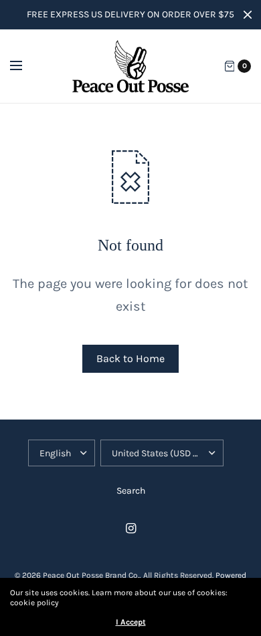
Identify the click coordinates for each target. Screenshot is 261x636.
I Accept (131, 622)
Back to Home (130, 358)
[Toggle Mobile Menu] (24, 66)
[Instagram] (130, 528)
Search (130, 490)
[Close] (247, 14)
